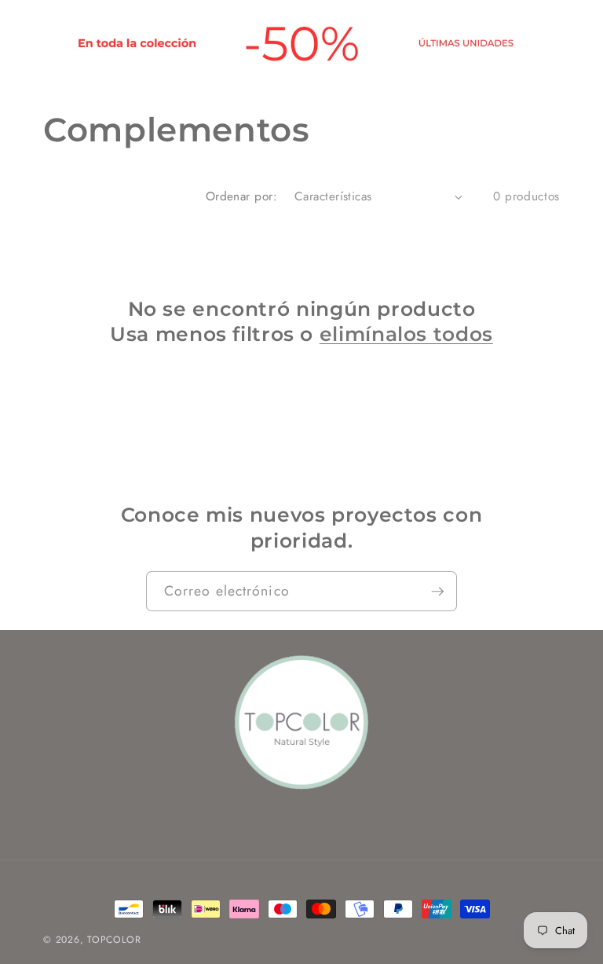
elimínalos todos (406, 334)
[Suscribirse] (437, 591)
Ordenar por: (241, 196)
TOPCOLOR (114, 940)
